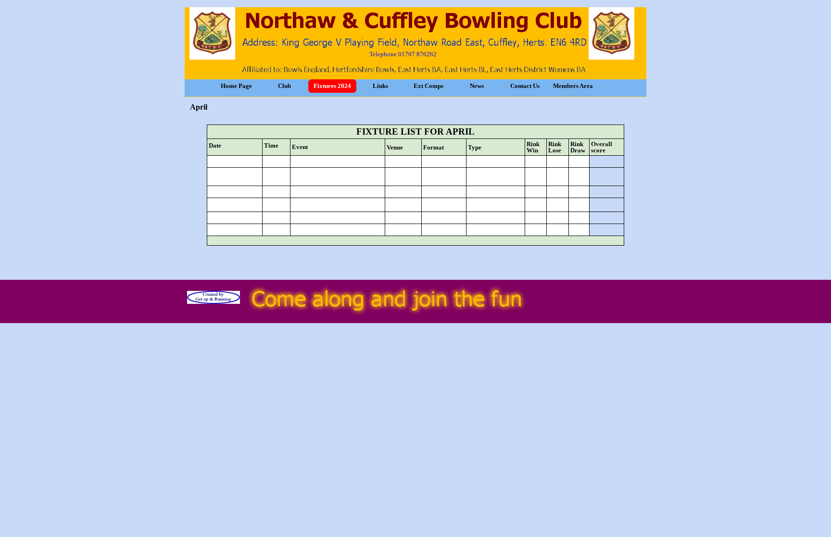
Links (380, 85)
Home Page (236, 85)
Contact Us (525, 85)
